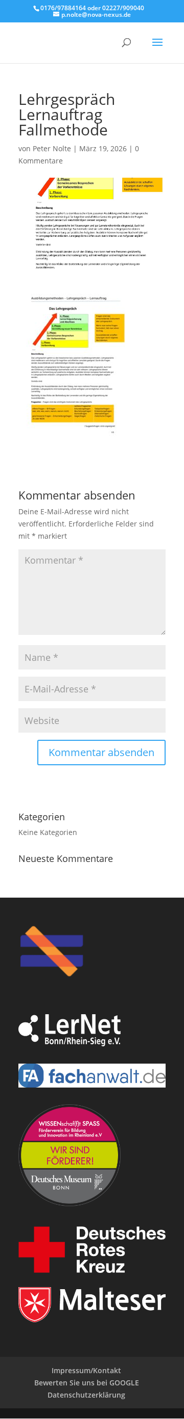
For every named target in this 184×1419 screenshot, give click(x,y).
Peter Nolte (52, 148)
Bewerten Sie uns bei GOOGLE (86, 1382)
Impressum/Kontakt (86, 1370)
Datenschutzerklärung (86, 1395)
